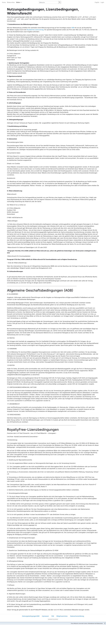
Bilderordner (11, 2)
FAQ (52, 616)
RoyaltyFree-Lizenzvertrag (35, 29)
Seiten (18, 2)
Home (4, 2)
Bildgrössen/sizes (62, 616)
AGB (72, 27)
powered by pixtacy (53, 619)
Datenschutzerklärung (77, 616)
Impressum (45, 616)
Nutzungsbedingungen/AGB (30, 616)
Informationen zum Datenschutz (95, 623)
